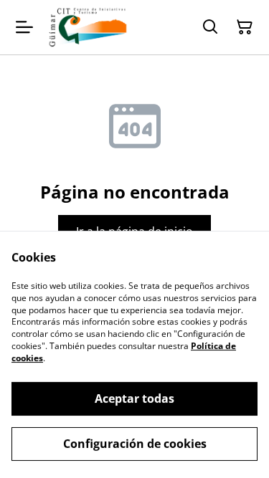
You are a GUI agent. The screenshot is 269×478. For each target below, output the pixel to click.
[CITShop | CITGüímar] (87, 27)
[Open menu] (24, 27)
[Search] (210, 27)
